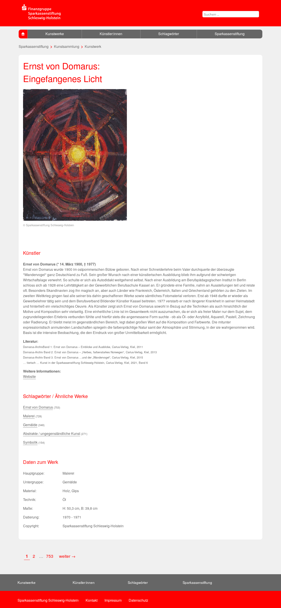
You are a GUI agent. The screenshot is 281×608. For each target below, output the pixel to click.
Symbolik (30, 442)
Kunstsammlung (66, 46)
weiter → (67, 556)
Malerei (29, 415)
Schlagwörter (168, 33)
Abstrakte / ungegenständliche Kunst (51, 433)
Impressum (113, 600)
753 (50, 556)
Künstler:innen (111, 33)
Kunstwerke (54, 33)
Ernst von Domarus (38, 407)
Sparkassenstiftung (230, 33)
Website (29, 376)
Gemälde (30, 424)
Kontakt (91, 600)
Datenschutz (138, 600)
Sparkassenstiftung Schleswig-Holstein (48, 600)
